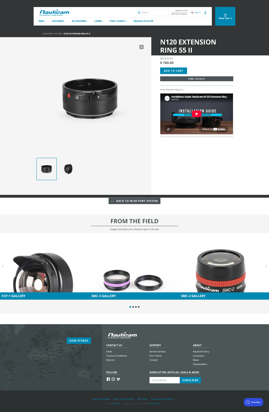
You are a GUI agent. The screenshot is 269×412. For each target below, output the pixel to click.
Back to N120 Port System (136, 201)
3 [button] (136, 307)
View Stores (78, 340)
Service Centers (157, 351)
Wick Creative (155, 403)
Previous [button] (3, 266)
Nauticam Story (201, 351)
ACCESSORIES (81, 21)
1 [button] (130, 307)
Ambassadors (200, 364)
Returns (110, 359)
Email (109, 351)
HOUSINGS (60, 21)
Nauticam (116, 403)
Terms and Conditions (162, 399)
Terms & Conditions (116, 355)
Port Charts (155, 355)
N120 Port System (52, 33)
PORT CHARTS (120, 21)
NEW (43, 21)
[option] (46, 169)
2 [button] (133, 307)
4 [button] (139, 307)
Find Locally (196, 78)
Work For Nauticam (124, 399)
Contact (153, 359)
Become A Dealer (101, 399)
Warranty (142, 399)
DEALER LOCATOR (143, 21)
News (196, 359)
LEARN (100, 21)
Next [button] (266, 266)
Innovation (198, 355)
